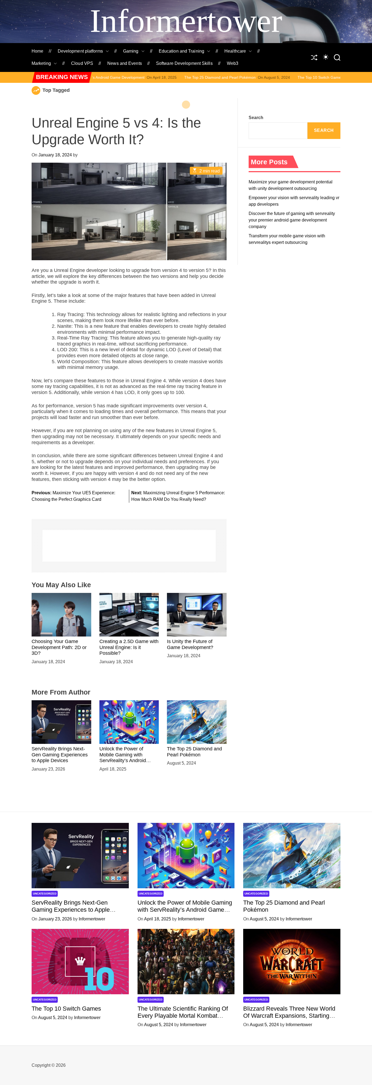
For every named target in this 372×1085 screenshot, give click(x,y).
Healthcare (235, 51)
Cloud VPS (82, 63)
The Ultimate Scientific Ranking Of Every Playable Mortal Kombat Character (183, 1015)
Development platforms (80, 51)
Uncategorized (44, 893)
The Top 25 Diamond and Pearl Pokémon (170, 77)
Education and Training (181, 51)
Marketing (41, 63)
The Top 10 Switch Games (270, 77)
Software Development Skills (184, 63)
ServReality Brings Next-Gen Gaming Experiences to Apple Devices (60, 754)
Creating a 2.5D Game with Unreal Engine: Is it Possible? (128, 647)
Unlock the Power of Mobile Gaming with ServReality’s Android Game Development (122, 757)
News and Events (124, 63)
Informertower (186, 20)
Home (37, 51)
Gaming (131, 51)
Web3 (232, 63)
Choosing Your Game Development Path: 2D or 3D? (59, 647)
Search (256, 117)
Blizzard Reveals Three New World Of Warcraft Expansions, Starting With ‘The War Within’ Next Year (289, 1015)
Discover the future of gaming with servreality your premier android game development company (292, 220)
